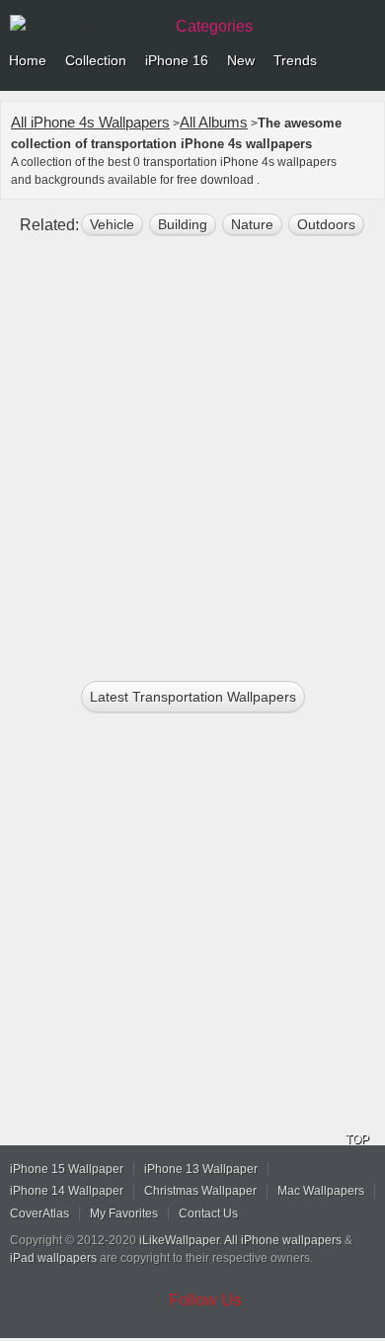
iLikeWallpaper (179, 1240)
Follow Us (205, 1300)
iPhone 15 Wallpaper (66, 1169)
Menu (365, 61)
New (241, 60)
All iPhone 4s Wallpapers (90, 122)
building (182, 224)
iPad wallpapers (53, 1258)
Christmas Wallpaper (200, 1191)
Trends (295, 60)
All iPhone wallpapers (283, 1240)
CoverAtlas (39, 1213)
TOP (357, 1139)
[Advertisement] (192, 455)
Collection (95, 60)
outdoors (326, 224)
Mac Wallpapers (320, 1191)
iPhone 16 (176, 60)
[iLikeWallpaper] (84, 24)
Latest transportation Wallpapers (193, 697)
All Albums (214, 122)
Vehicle (112, 224)
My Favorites (124, 1213)
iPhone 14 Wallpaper (66, 1191)
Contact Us (208, 1213)
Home (27, 60)
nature (252, 224)
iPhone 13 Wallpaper (201, 1169)
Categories (214, 26)
